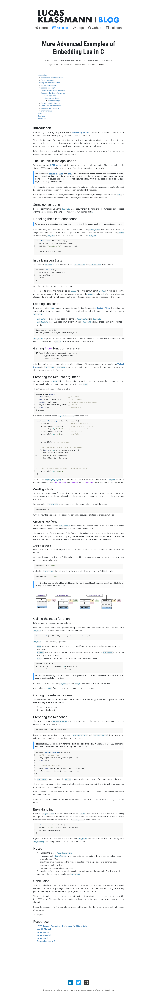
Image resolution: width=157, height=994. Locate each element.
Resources (42, 119)
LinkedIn (115, 28)
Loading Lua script (48, 88)
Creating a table (50, 96)
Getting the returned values (51, 106)
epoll (70, 173)
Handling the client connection (49, 83)
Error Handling (46, 111)
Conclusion (42, 116)
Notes (40, 113)
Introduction (42, 75)
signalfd (59, 173)
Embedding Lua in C (81, 132)
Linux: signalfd (44, 935)
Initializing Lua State (48, 85)
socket (52, 173)
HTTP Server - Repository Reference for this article (62, 926)
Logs (80, 28)
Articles (62, 28)
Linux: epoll (42, 938)
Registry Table (103, 308)
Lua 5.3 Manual (44, 929)
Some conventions (48, 80)
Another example (54, 101)
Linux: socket (43, 932)
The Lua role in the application (52, 78)
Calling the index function (50, 103)
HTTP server (56, 165)
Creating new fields (52, 98)
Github (96, 28)
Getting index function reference (53, 90)
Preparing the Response (50, 108)
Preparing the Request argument (53, 93)
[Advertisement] (78, 959)
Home (43, 28)
